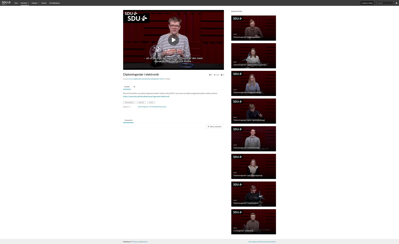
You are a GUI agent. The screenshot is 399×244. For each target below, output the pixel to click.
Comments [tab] (128, 120)
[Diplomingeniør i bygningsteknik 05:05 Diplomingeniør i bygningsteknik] (253, 28)
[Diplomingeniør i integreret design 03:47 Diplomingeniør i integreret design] (253, 83)
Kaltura (145, 242)
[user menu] (396, 3)
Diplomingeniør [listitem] (143, 107)
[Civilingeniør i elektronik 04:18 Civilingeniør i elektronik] (253, 221)
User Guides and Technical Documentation (262, 242)
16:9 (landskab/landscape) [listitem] (158, 107)
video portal (136, 242)
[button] (134, 86)
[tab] (127, 86)
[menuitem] (16, 3)
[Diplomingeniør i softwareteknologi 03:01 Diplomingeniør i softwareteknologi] (253, 166)
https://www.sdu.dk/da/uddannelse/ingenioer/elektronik (146, 96)
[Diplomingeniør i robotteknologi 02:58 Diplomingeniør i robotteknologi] (253, 138)
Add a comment (215, 127)
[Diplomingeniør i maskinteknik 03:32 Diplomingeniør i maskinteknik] (253, 194)
